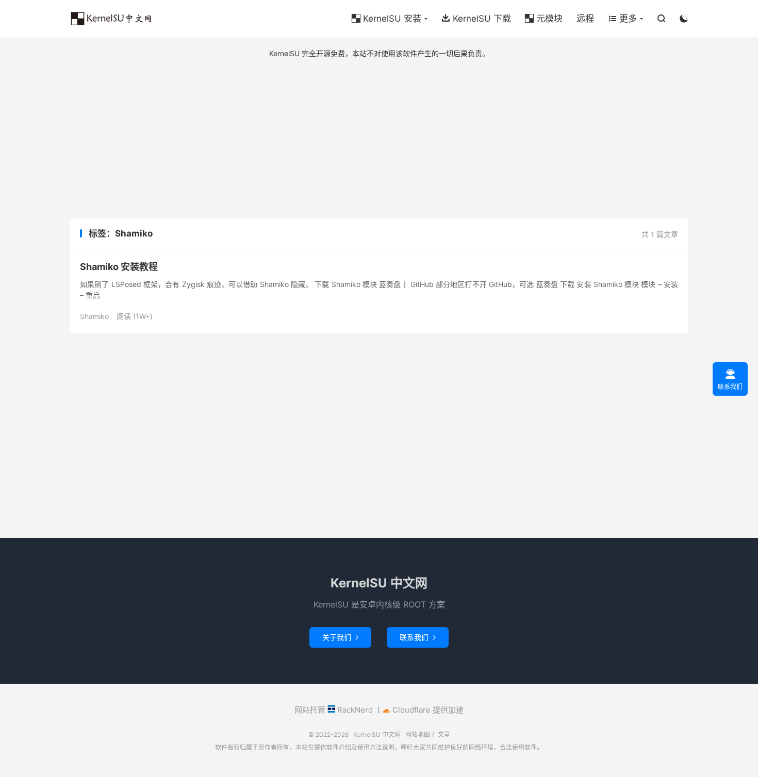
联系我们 (418, 637)
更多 (622, 18)
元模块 (544, 18)
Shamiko (94, 316)
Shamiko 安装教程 (119, 266)
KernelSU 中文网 (111, 18)
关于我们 (340, 637)
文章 (444, 734)
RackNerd (354, 710)
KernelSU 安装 (386, 18)
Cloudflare (410, 710)
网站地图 (417, 734)
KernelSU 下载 (476, 18)
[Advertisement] (379, 138)
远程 (585, 18)
